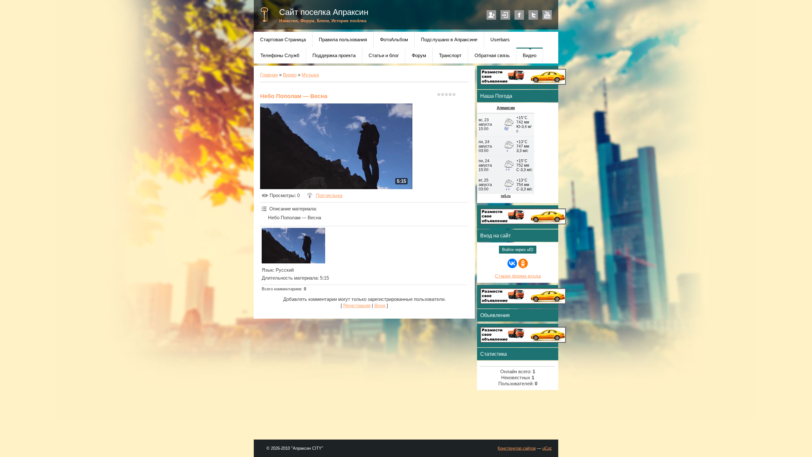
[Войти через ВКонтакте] (512, 263)
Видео (290, 74)
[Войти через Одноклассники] (523, 263)
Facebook (519, 15)
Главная (269, 74)
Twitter (533, 15)
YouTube (547, 15)
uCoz (547, 448)
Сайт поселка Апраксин (323, 12)
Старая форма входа (518, 276)
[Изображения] (293, 245)
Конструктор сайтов (517, 448)
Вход (505, 15)
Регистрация (491, 15)
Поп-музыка (329, 195)
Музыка (310, 74)
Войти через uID (517, 249)
